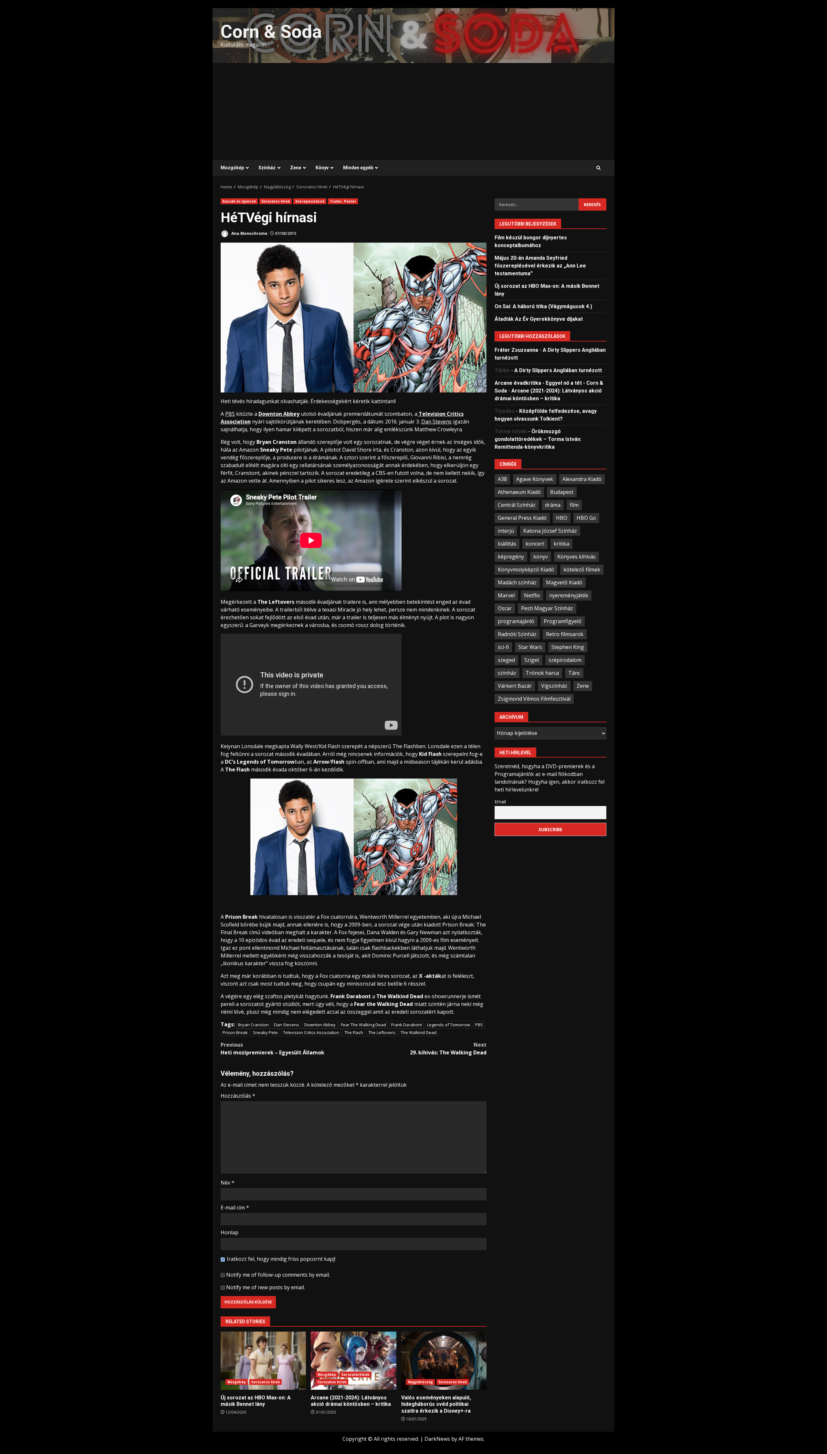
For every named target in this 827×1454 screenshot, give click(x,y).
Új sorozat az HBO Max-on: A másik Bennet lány (263, 1361)
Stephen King (567, 646)
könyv (540, 556)
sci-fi (503, 646)
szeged (506, 659)
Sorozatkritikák (355, 1374)
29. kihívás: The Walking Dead (448, 1048)
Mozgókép (232, 167)
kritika (561, 543)
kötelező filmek (581, 569)
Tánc (574, 672)
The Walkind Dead (418, 1032)
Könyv (322, 167)
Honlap (229, 1232)
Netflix (532, 595)
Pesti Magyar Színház (547, 608)
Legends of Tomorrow (448, 1025)
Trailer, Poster (343, 201)
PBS (479, 1025)
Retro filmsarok (564, 633)
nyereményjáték (568, 595)
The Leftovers (381, 1032)
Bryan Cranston (253, 1025)
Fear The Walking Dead (363, 1025)
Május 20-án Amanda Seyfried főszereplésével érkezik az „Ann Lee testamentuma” (540, 265)
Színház (267, 167)
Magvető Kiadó (564, 582)
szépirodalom (565, 659)
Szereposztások (309, 201)
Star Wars (530, 646)
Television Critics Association (311, 1032)
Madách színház (517, 582)
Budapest (561, 491)
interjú (506, 530)
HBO (561, 517)
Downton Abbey (320, 1025)
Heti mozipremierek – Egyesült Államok (272, 1048)
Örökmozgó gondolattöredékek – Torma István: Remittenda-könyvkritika (538, 439)
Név (228, 1182)
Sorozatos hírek (275, 201)
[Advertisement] (413, 111)
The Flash (353, 1032)
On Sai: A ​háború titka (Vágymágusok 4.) (543, 306)
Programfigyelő (562, 620)
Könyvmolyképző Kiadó (526, 569)
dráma (552, 504)
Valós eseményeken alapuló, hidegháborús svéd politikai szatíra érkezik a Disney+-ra (444, 1361)
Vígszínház (554, 685)
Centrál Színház (517, 504)
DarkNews (437, 1438)
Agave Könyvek (534, 478)
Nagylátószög (420, 1382)
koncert (535, 543)
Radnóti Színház (517, 633)
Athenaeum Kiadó (519, 491)
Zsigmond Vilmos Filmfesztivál (534, 698)
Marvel (506, 595)
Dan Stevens (286, 1025)
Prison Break (235, 1032)
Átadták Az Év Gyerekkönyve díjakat (539, 319)
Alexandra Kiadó (582, 478)
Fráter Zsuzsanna (516, 350)
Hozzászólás (238, 1095)
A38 (502, 478)
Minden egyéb (358, 167)
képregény (511, 556)
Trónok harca (542, 672)
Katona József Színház (550, 530)
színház (507, 672)
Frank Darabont (406, 1025)
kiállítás (507, 543)
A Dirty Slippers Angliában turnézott (558, 370)
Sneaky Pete (265, 1032)
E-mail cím (235, 1207)
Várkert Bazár (515, 685)
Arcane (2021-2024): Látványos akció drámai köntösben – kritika (353, 1361)
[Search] (598, 168)
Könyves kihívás (576, 556)
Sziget (531, 659)
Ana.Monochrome (248, 233)
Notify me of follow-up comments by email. (278, 1274)
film (574, 504)
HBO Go (586, 517)
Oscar (505, 608)
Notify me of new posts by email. (265, 1287)
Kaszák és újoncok (239, 201)
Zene (295, 167)
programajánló (516, 620)
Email (500, 801)
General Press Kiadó (522, 517)
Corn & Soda (271, 31)
